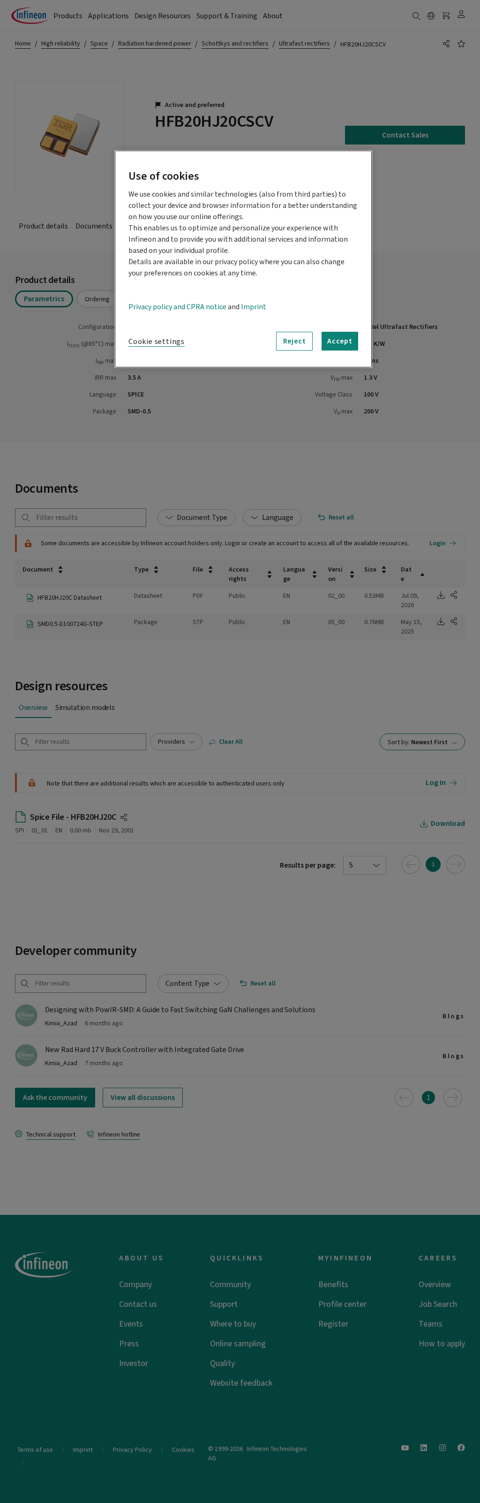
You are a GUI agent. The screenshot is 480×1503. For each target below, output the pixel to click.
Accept (339, 341)
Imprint (253, 307)
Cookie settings (156, 341)
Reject (294, 341)
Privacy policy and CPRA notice (177, 307)
